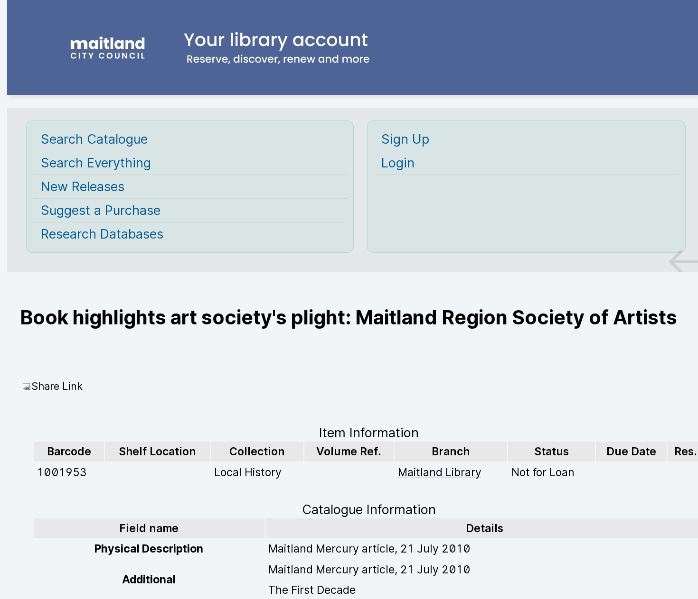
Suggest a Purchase (100, 210)
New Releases (82, 186)
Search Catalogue (94, 139)
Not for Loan (543, 472)
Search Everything (96, 163)
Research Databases (102, 234)
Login (398, 163)
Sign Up (405, 139)
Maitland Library (439, 472)
